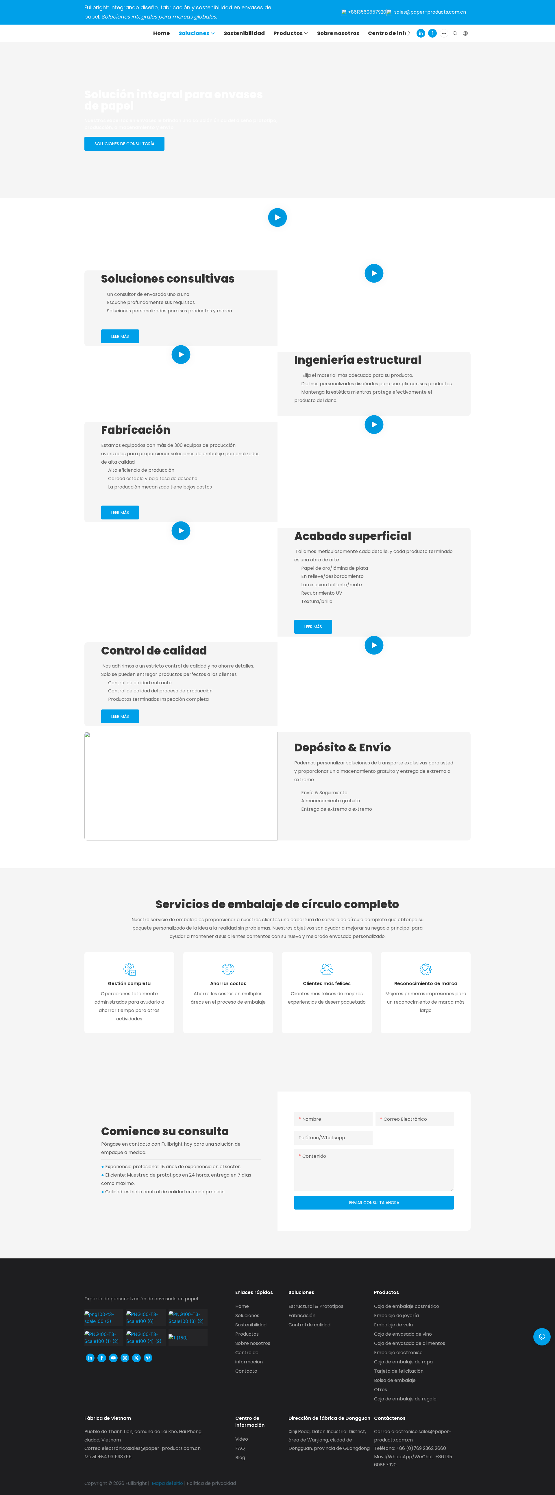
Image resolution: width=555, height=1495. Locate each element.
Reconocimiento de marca (425, 983)
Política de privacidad (211, 1483)
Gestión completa (129, 983)
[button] (408, 33)
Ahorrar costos (228, 983)
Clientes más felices (327, 983)
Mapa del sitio (167, 1483)
